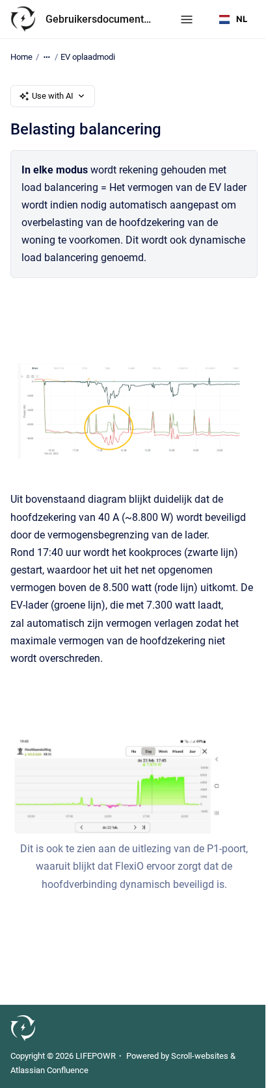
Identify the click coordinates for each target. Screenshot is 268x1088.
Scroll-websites (199, 1056)
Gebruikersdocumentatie (100, 19)
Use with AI (53, 96)
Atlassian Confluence (49, 1070)
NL (241, 19)
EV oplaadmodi (87, 57)
